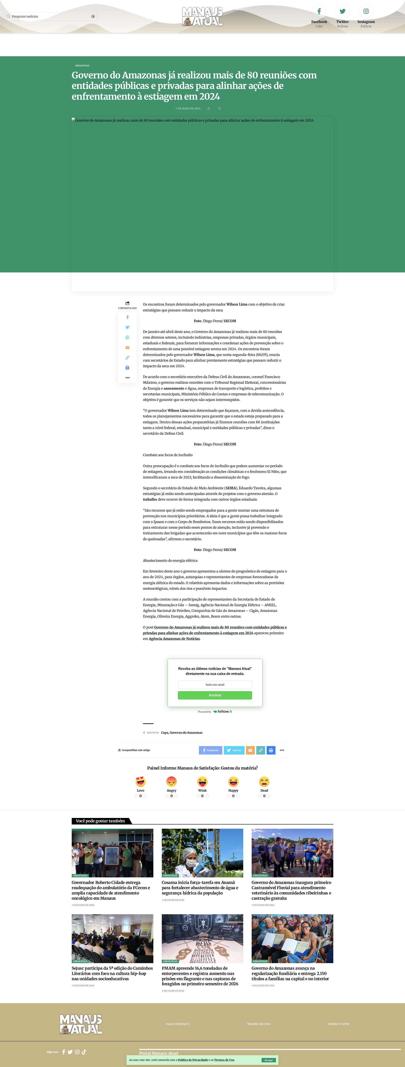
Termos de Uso (224, 1060)
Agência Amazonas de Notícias (174, 639)
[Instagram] (366, 16)
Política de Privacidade (193, 1060)
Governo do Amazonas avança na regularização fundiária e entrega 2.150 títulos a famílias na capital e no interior (290, 973)
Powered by (204, 711)
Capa (164, 733)
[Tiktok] (84, 1052)
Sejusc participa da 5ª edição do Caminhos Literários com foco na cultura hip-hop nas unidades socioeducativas (112, 973)
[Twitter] (342, 16)
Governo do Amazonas (186, 733)
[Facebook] (319, 16)
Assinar (215, 695)
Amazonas (82, 66)
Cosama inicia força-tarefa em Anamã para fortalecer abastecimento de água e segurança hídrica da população (200, 887)
